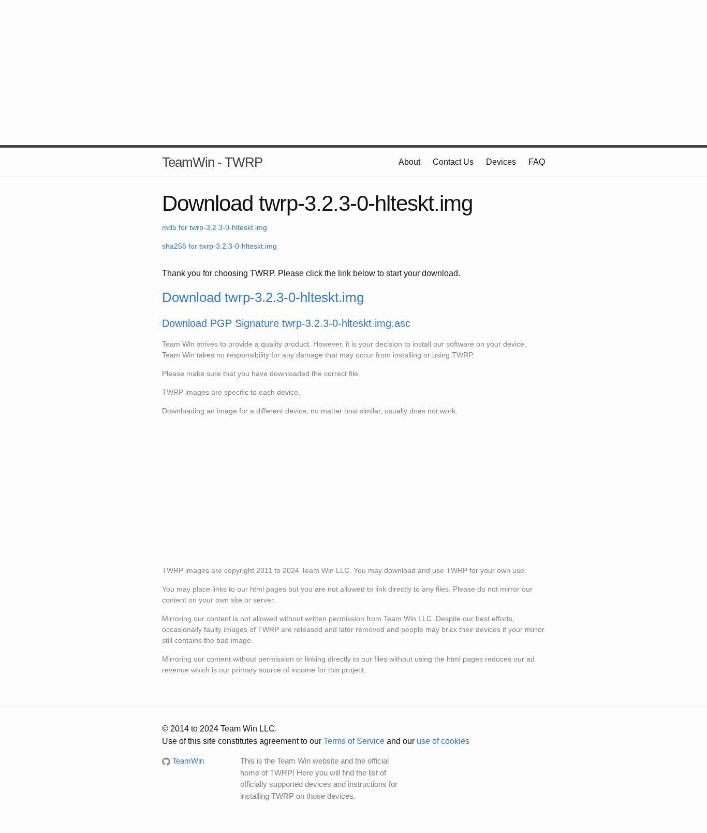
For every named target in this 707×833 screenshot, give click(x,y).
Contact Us (453, 161)
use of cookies (443, 741)
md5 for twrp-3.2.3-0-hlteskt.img (214, 227)
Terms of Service (354, 741)
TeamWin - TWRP (212, 162)
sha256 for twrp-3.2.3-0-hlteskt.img (219, 246)
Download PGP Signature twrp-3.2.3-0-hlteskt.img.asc (286, 323)
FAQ (536, 161)
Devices (501, 161)
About (409, 161)
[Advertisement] (353, 72)
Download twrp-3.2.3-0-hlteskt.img (263, 297)
